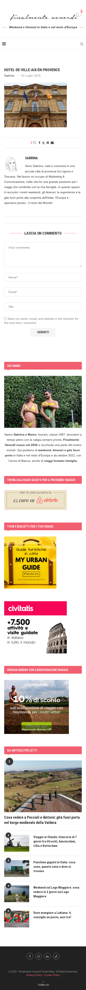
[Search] (82, 44)
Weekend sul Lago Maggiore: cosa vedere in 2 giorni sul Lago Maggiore (56, 892)
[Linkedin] (47, 956)
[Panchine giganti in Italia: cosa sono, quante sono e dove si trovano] (16, 868)
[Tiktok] (56, 956)
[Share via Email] (52, 142)
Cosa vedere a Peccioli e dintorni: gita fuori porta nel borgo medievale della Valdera (42, 820)
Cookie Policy (52, 975)
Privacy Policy (34, 975)
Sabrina (9, 75)
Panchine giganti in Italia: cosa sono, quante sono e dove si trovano (54, 866)
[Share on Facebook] (39, 142)
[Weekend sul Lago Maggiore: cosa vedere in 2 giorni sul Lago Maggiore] (16, 893)
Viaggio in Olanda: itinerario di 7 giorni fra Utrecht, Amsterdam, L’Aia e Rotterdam (55, 841)
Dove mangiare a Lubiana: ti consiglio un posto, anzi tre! (52, 915)
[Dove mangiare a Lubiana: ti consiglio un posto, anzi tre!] (16, 919)
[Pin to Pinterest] (48, 142)
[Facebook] (30, 956)
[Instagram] (38, 956)
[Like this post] (34, 142)
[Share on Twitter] (43, 143)
